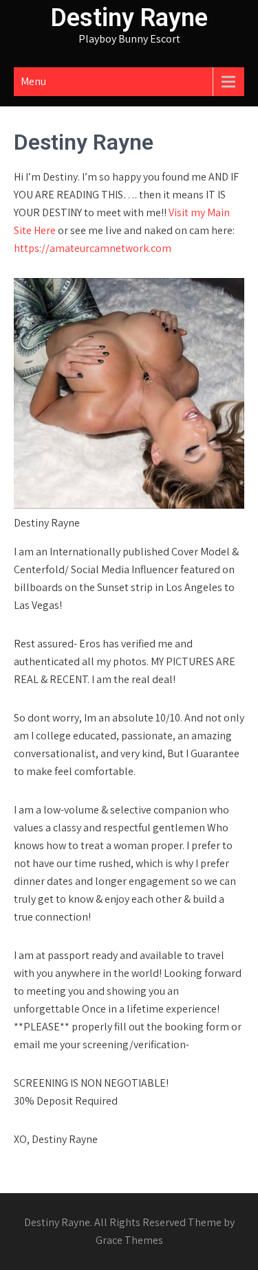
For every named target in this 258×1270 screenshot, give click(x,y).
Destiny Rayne (129, 17)
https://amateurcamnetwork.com (92, 248)
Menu (33, 81)
